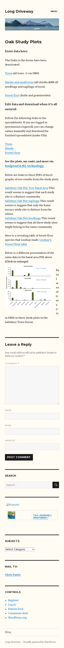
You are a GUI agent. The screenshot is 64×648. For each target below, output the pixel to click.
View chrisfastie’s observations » (42, 516)
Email (8, 425)
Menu (54, 11)
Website (10, 440)
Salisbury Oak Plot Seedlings (23, 218)
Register (13, 600)
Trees (8, 73)
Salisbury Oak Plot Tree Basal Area (26, 187)
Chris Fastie (13, 574)
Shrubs (9, 148)
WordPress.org (17, 617)
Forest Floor (12, 152)
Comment (12, 363)
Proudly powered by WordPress (39, 642)
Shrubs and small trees (19, 82)
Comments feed (18, 613)
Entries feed (15, 608)
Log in (12, 604)
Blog (8, 632)
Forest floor (12, 95)
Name (8, 410)
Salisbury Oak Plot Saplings (22, 200)
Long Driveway (19, 11)
